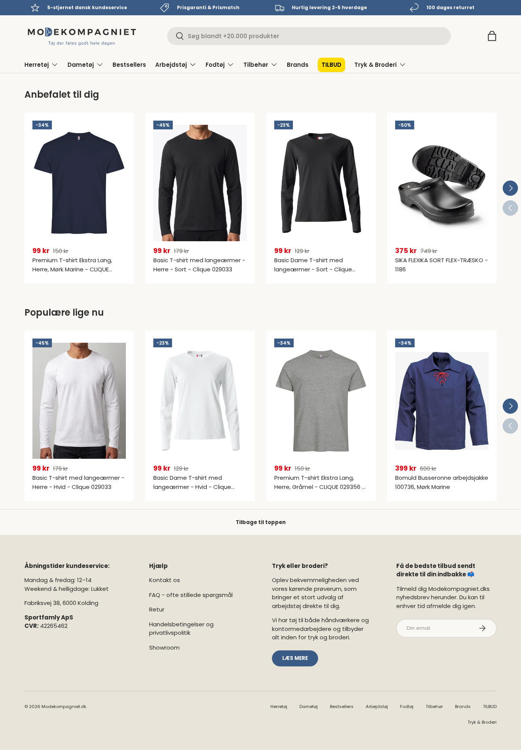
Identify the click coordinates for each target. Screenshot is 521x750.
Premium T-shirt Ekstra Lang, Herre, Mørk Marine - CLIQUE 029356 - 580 (72, 269)
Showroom (164, 648)
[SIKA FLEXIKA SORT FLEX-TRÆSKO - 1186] (442, 183)
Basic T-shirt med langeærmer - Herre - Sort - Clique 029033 (199, 264)
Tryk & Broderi (375, 65)
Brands (298, 65)
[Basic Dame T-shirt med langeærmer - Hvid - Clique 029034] (200, 401)
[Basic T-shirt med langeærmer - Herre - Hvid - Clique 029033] (79, 401)
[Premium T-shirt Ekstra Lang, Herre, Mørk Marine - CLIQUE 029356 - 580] (79, 183)
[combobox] (309, 36)
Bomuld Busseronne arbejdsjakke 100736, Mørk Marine (441, 482)
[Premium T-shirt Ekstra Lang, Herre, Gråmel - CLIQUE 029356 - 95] (321, 401)
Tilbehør (255, 65)
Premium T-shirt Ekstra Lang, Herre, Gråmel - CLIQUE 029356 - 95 (319, 487)
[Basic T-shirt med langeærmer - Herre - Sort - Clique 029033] (200, 183)
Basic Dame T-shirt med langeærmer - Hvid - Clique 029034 (192, 487)
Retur (156, 609)
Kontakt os (164, 580)
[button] (492, 35)
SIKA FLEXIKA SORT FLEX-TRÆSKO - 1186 (441, 264)
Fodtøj (215, 65)
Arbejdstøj (171, 65)
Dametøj (81, 65)
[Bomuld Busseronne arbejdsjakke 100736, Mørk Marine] (442, 401)
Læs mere (295, 658)
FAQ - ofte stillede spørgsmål (191, 595)
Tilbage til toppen (261, 522)
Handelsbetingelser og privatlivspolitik (181, 628)
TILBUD (331, 65)
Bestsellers (129, 65)
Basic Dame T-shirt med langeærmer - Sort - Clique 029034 (313, 269)
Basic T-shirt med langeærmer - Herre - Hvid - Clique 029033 (78, 482)
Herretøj (36, 65)
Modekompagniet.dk (64, 706)
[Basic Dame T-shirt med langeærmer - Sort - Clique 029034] (321, 183)
